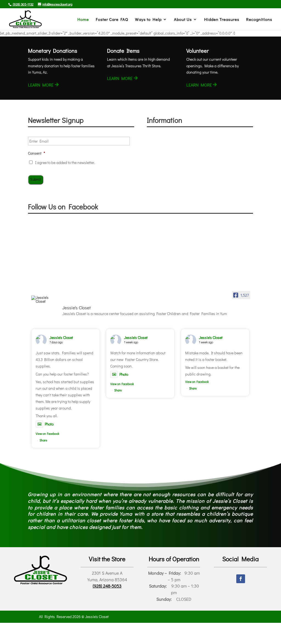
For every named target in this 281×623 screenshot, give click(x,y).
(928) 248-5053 (107, 586)
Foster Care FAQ (112, 19)
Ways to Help (148, 19)
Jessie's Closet (61, 337)
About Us (183, 19)
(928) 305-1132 (22, 4)
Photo (49, 424)
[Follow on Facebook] (240, 578)
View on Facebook (47, 434)
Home (83, 19)
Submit (35, 179)
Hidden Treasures (221, 19)
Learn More (41, 85)
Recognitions (259, 19)
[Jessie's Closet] (44, 299)
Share (43, 440)
